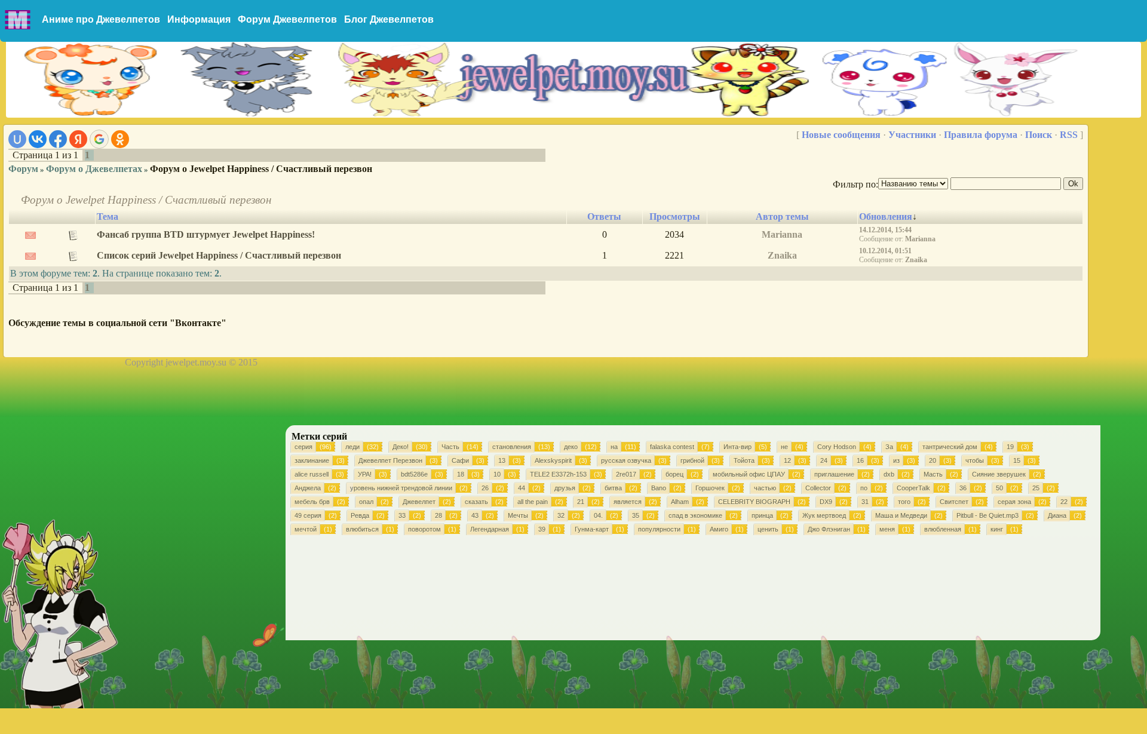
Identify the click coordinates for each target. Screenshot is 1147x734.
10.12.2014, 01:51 (885, 251)
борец (674, 474)
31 (865, 501)
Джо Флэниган (829, 529)
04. (598, 515)
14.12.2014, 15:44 (885, 230)
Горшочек (710, 488)
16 (860, 460)
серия (303, 446)
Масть (933, 474)
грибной (692, 460)
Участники (912, 135)
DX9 (826, 501)
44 (521, 488)
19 (1010, 446)
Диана (1057, 515)
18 (460, 474)
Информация (199, 19)
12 (787, 460)
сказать (476, 501)
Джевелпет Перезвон (390, 460)
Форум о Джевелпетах (94, 169)
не (784, 446)
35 (635, 515)
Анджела (308, 488)
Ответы (604, 216)
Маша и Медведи (901, 515)
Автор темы (782, 216)
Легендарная (489, 529)
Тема (107, 216)
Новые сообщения (841, 135)
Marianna (782, 234)
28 (438, 515)
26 (485, 488)
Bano (658, 488)
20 (932, 460)
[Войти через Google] (99, 139)
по (863, 488)
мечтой (306, 529)
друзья (564, 488)
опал (366, 501)
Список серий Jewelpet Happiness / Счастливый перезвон (219, 255)
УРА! (365, 474)
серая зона (1014, 501)
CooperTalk (913, 488)
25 (1035, 488)
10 (497, 474)
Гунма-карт (592, 529)
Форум (23, 169)
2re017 (626, 474)
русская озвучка (626, 460)
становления (511, 446)
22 (1064, 501)
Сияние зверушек (999, 474)
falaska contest (672, 446)
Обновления (885, 216)
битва (613, 488)
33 (402, 515)
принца (762, 515)
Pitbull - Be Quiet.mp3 (987, 515)
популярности (659, 529)
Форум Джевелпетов (287, 19)
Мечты (518, 515)
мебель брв (312, 501)
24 (823, 460)
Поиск (1038, 135)
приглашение (834, 474)
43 (475, 515)
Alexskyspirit (553, 460)
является (628, 501)
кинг (996, 529)
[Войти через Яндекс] (78, 139)
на (614, 446)
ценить (767, 529)
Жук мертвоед (824, 515)
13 (501, 460)
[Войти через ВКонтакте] (38, 139)
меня (887, 529)
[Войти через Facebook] (58, 139)
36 (963, 488)
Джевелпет (419, 501)
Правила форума (980, 135)
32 (561, 515)
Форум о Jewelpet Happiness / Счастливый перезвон (261, 169)
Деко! (400, 446)
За (889, 446)
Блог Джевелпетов (389, 19)
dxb (889, 474)
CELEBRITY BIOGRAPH (754, 501)
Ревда (360, 515)
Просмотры (674, 216)
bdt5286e (414, 474)
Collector (818, 488)
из (896, 460)
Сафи (460, 460)
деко (571, 446)
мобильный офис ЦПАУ (749, 474)
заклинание (312, 460)
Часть (450, 446)
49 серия (308, 515)
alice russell (312, 474)
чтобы (974, 460)
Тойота (744, 460)
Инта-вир (737, 446)
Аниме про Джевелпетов (101, 19)
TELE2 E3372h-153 (558, 474)
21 (580, 501)
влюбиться (362, 529)
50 (999, 488)
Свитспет (954, 501)
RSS (1069, 135)
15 (1016, 460)
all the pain (532, 501)
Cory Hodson (836, 446)
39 (541, 529)
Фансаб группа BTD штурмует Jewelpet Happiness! (206, 234)
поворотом (424, 529)
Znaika (782, 255)
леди (352, 446)
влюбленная (942, 529)
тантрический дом (949, 446)
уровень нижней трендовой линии (401, 488)
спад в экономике (695, 515)
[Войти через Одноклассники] (120, 139)
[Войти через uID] (17, 139)
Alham (680, 501)
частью (765, 488)
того (904, 501)
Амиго (719, 529)
